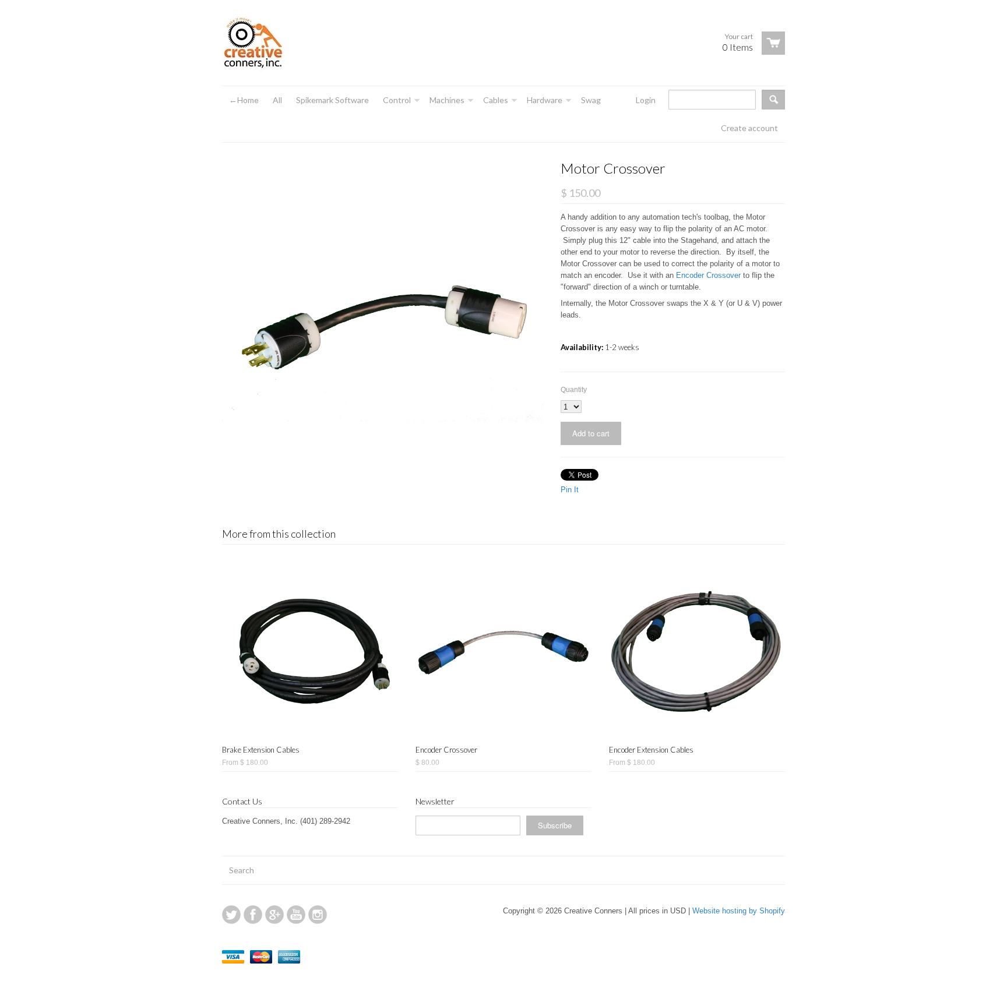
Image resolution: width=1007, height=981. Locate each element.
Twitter (231, 914)
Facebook (253, 914)
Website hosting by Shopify (738, 910)
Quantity (574, 390)
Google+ (274, 914)
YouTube (296, 914)
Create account (749, 128)
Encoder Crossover (708, 275)
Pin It (570, 489)
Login (646, 100)
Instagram (317, 914)
